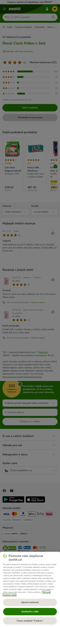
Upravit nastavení (30, 602)
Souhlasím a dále (30, 611)
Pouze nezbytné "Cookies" (30, 620)
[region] (30, 589)
